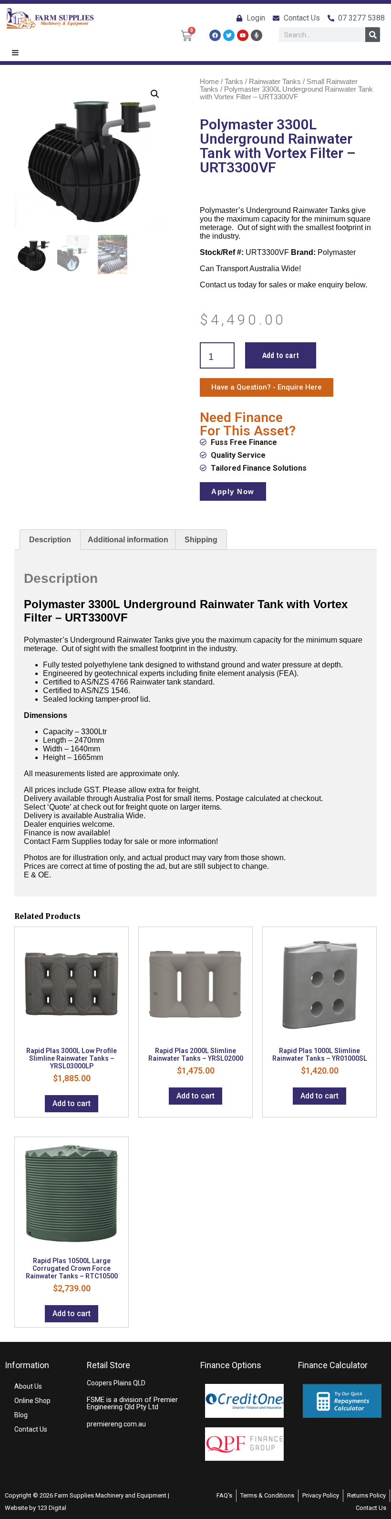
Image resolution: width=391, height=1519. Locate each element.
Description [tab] (50, 540)
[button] (155, 94)
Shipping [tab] (201, 540)
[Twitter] (229, 35)
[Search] (372, 34)
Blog (21, 1415)
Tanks (234, 81)
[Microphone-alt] (256, 35)
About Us (28, 1386)
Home (209, 81)
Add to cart (280, 355)
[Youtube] (242, 35)
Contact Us (30, 1429)
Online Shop (32, 1400)
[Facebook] (215, 35)
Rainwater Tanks (275, 81)
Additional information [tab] (128, 540)
